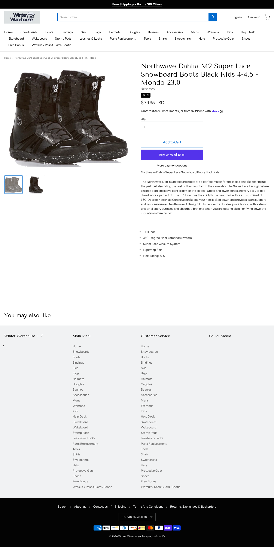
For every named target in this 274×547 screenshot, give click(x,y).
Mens (195, 32)
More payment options (172, 165)
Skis (83, 32)
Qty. (143, 118)
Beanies (153, 32)
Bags (97, 32)
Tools (147, 38)
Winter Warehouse (129, 536)
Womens (213, 32)
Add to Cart (172, 142)
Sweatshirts (183, 38)
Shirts (163, 38)
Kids (230, 32)
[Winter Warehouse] (22, 17)
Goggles (134, 32)
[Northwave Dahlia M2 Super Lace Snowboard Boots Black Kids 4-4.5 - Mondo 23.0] (13, 184)
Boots (49, 32)
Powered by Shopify (153, 536)
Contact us (100, 506)
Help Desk (248, 32)
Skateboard (16, 38)
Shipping (120, 506)
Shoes (246, 38)
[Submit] (212, 17)
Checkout (253, 17)
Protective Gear (223, 38)
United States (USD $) (134, 517)
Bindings (67, 32)
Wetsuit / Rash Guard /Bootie (51, 45)
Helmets (115, 32)
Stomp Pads (63, 38)
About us (80, 506)
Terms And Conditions (148, 506)
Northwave (148, 88)
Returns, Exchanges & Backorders (193, 506)
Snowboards (29, 32)
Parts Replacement (123, 38)
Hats (202, 38)
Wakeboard (39, 38)
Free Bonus (16, 45)
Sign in (237, 17)
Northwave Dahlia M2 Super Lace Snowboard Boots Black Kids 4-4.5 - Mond (55, 57)
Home (8, 32)
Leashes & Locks (90, 38)
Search (62, 506)
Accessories (175, 32)
